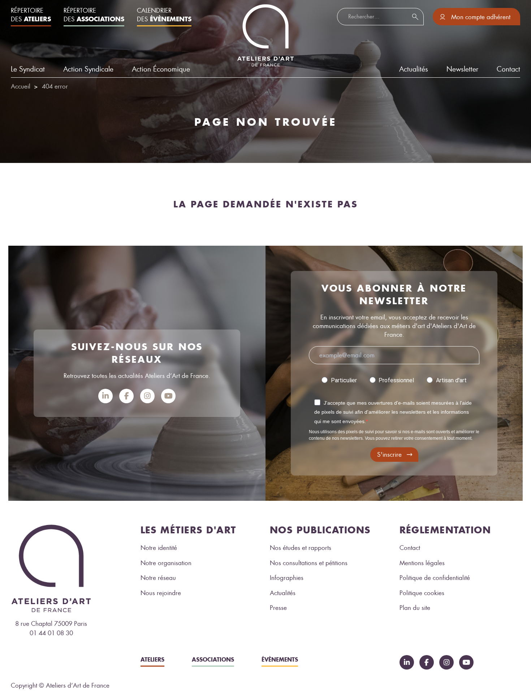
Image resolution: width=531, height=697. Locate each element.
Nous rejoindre (161, 593)
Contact (508, 69)
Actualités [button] (413, 69)
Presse (278, 608)
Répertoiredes (31, 15)
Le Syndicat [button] (28, 69)
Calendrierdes (164, 15)
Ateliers (152, 659)
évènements (280, 659)
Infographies (286, 578)
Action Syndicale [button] (88, 69)
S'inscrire (389, 455)
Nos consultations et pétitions (308, 563)
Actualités (282, 593)
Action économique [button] (161, 69)
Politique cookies (422, 593)
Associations (213, 659)
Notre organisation (166, 563)
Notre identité (159, 548)
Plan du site (415, 608)
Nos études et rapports (300, 548)
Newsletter (462, 69)
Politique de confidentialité (435, 578)
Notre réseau (158, 578)
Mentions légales (422, 563)
